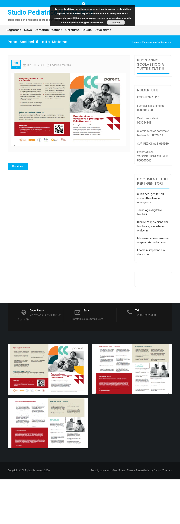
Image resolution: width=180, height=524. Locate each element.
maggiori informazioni (92, 22)
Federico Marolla (60, 65)
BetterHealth (143, 470)
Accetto (116, 22)
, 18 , (35, 65)
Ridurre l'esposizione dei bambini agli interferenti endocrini (152, 226)
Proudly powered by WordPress (108, 470)
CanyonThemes (163, 470)
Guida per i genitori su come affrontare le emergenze (150, 198)
